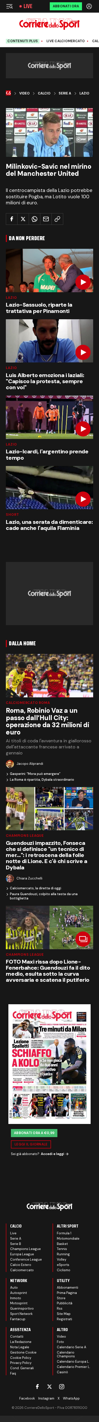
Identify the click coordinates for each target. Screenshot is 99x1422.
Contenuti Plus (22, 41)
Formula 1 (64, 1233)
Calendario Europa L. (73, 1361)
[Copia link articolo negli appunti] (57, 219)
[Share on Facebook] (11, 219)
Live (28, 6)
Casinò (62, 1372)
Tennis (62, 1249)
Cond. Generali (22, 1368)
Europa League (22, 1254)
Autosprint (18, 1293)
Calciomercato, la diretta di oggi (35, 888)
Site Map (64, 1314)
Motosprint (18, 1303)
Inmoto (15, 1298)
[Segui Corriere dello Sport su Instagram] (62, 1387)
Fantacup (17, 1319)
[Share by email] (46, 219)
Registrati (64, 1319)
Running (63, 1254)
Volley (61, 1259)
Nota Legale (19, 1347)
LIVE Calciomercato (65, 41)
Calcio (44, 93)
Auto (14, 1287)
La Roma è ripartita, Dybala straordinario (42, 780)
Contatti (16, 1336)
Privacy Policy (20, 1363)
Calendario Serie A (71, 1347)
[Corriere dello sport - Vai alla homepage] (49, 24)
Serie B (15, 1244)
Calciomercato (22, 1270)
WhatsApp (71, 1398)
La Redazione (20, 1342)
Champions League (25, 835)
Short (12, 514)
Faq (13, 1373)
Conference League (26, 1259)
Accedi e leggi (52, 1154)
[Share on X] (23, 219)
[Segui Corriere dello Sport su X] (49, 1387)
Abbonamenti (67, 1287)
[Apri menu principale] (9, 6)
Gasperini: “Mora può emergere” (35, 774)
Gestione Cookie (23, 1352)
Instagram (46, 1398)
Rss (59, 1308)
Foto (60, 1342)
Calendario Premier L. (73, 1367)
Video (24, 93)
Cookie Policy (20, 1358)
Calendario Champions (66, 1354)
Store (61, 1298)
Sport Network (21, 1314)
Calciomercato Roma (28, 702)
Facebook (27, 1398)
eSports (63, 1265)
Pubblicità (64, 1303)
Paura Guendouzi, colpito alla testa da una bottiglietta (44, 896)
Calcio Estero (20, 1265)
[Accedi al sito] (89, 6)
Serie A (65, 93)
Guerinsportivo (22, 1308)
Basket (62, 1244)
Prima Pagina (67, 1293)
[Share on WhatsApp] (34, 219)
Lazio (84, 93)
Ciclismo (63, 1270)
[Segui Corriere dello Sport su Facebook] (37, 1387)
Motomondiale (68, 1238)
